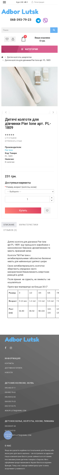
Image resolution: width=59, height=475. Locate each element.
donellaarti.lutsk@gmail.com (18, 435)
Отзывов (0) (10, 230)
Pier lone (9, 150)
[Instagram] (11, 347)
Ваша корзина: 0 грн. (37, 39)
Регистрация (39, 2)
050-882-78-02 (10, 392)
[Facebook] (5, 347)
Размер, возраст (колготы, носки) (21, 187)
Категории (31, 49)
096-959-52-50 (10, 397)
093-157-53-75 (10, 406)
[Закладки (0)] (7, 39)
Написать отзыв (14, 141)
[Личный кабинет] (13, 39)
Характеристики (28, 225)
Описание (9, 225)
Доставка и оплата (13, 368)
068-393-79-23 (20, 19)
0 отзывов (11, 138)
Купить (23, 210)
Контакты (9, 363)
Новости (9, 372)
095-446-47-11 (10, 388)
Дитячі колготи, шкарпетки (19, 57)
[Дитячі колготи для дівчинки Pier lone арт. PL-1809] (29, 86)
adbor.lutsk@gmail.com (15, 411)
